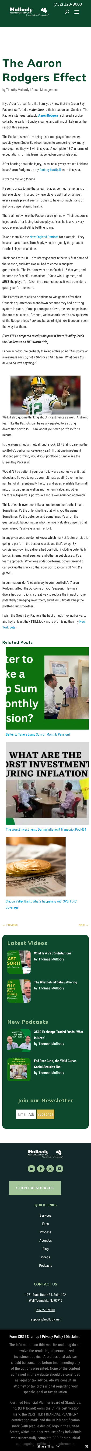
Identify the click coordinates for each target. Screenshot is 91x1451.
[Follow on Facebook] (41, 1168)
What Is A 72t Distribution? (52, 953)
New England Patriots (44, 237)
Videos (45, 1257)
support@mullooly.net (45, 1319)
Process (45, 1232)
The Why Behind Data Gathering (55, 982)
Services (45, 1215)
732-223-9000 (45, 1310)
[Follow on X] (50, 1168)
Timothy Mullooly (17, 90)
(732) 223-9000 (67, 4)
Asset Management (45, 90)
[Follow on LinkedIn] (31, 1168)
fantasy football (50, 170)
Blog (45, 1249)
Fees (45, 1224)
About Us (45, 1240)
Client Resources (35, 1188)
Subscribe (45, 1114)
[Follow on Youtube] (59, 1168)
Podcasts (45, 1265)
